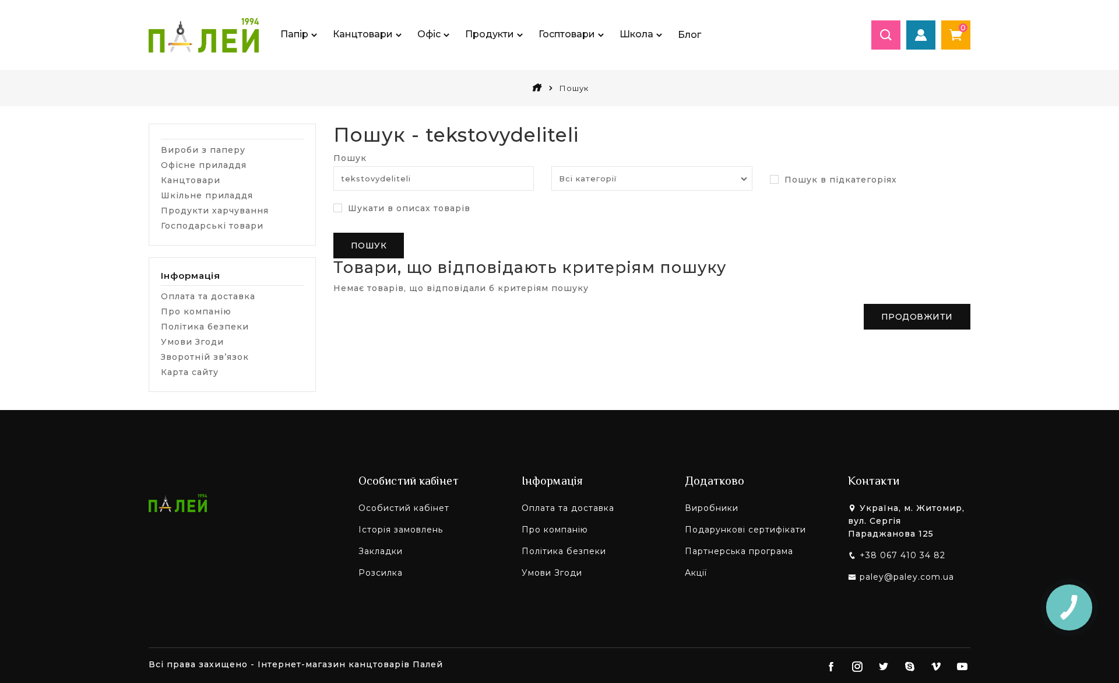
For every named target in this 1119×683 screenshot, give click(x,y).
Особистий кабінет (403, 508)
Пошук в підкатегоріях (839, 179)
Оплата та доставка (208, 296)
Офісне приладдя (204, 165)
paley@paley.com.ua (907, 577)
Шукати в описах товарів (407, 208)
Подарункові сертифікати (745, 529)
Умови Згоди (192, 342)
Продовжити (917, 316)
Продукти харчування (215, 210)
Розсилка (380, 573)
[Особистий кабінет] (920, 35)
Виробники (711, 508)
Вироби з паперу (203, 150)
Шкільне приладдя (207, 195)
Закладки (380, 551)
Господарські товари (212, 225)
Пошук (350, 158)
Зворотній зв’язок (205, 357)
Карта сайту (190, 372)
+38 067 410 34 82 (902, 555)
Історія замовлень (400, 529)
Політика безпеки (205, 326)
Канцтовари (190, 180)
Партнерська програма (739, 551)
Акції (696, 573)
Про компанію (196, 311)
